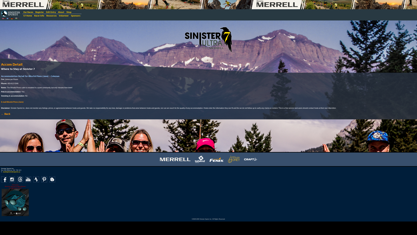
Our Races (28, 12)
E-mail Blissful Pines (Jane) (12, 102)
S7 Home (27, 15)
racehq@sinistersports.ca (11, 172)
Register (39, 12)
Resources (51, 15)
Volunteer (64, 15)
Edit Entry (51, 12)
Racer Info (39, 15)
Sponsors (75, 15)
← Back (5, 113)
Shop (68, 12)
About (61, 12)
